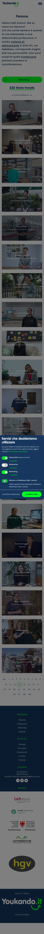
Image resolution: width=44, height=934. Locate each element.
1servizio (13, 475)
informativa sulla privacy (17, 451)
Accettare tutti (32, 494)
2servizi (13, 468)
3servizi (13, 461)
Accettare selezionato (11, 494)
